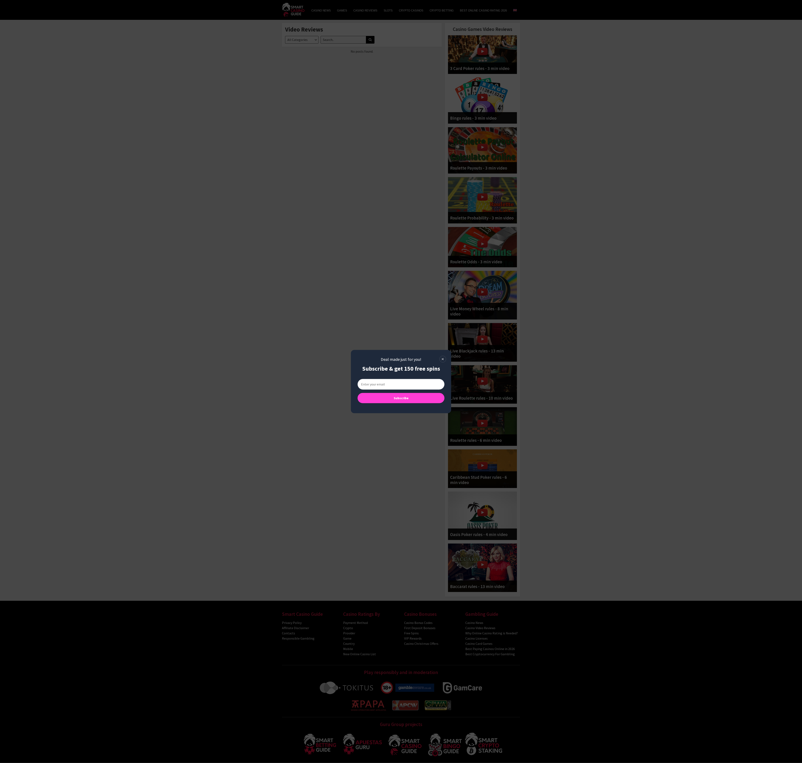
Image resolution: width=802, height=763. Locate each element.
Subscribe (401, 398)
